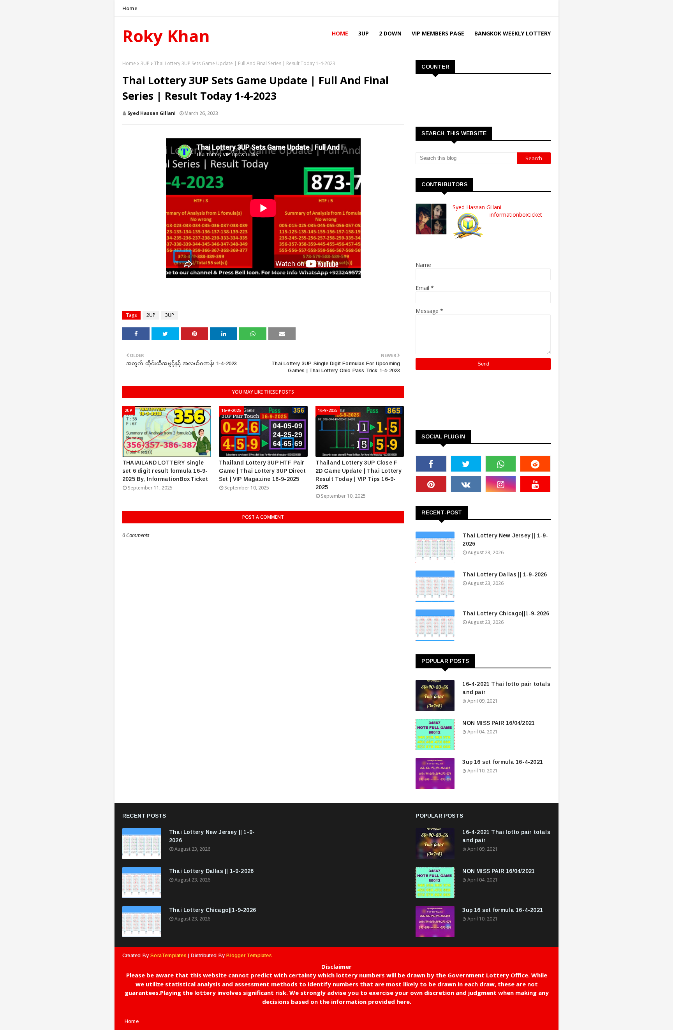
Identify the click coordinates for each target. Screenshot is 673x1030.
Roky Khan (166, 36)
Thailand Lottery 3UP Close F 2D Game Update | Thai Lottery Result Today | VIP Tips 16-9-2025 (358, 474)
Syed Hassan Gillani (151, 113)
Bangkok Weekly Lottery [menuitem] (512, 33)
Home (129, 8)
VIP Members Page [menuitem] (438, 33)
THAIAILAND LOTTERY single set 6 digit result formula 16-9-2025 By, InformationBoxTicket (165, 470)
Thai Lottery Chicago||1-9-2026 (505, 613)
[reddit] (535, 464)
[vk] (466, 484)
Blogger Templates (248, 955)
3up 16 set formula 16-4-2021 (502, 762)
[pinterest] (431, 484)
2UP (150, 315)
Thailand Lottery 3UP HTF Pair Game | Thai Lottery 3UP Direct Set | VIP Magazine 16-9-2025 (262, 470)
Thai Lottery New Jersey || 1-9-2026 (505, 539)
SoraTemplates (168, 955)
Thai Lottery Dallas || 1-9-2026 (504, 574)
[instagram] (500, 484)
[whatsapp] (500, 464)
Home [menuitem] (340, 33)
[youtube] (535, 484)
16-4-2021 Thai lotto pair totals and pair (506, 688)
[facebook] (431, 464)
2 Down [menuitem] (390, 33)
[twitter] (466, 464)
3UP (145, 63)
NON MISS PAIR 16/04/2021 (498, 723)
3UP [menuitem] (363, 33)
